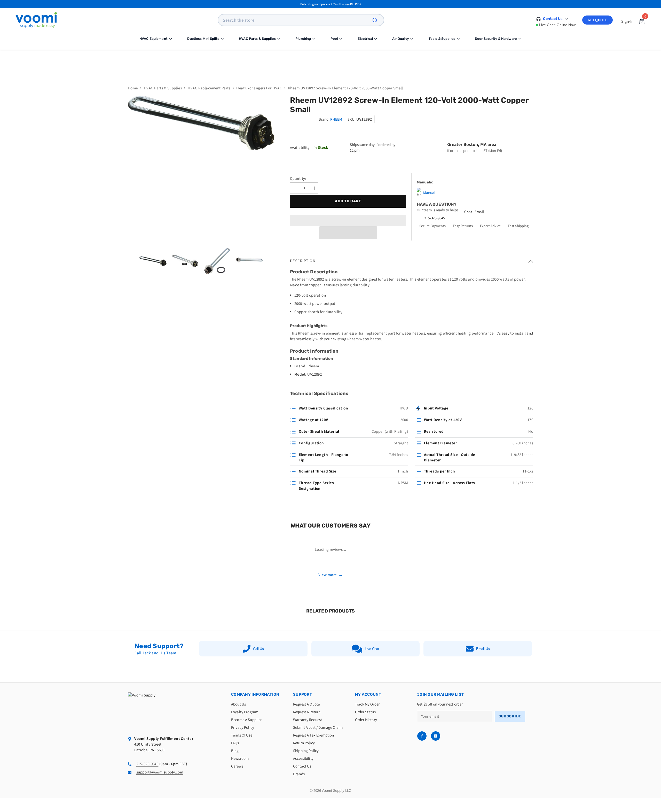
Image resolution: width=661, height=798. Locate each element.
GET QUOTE (597, 20)
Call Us (258, 649)
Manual (429, 192)
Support (302, 694)
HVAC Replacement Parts (209, 88)
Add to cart (348, 201)
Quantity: (298, 178)
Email (479, 211)
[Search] (378, 20)
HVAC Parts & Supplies (163, 88)
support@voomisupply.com (159, 772)
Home (133, 88)
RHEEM (336, 119)
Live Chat (372, 649)
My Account (368, 694)
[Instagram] (435, 736)
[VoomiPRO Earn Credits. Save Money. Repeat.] (330, 64)
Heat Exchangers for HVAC (259, 88)
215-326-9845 (434, 217)
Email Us (483, 649)
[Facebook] (422, 736)
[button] (348, 232)
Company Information (255, 694)
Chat (468, 211)
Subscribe (510, 716)
